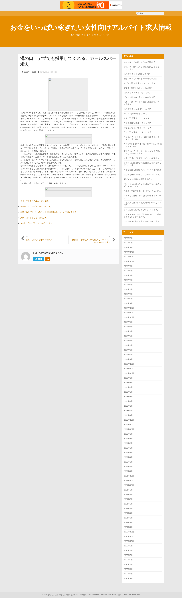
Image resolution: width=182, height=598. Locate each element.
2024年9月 (128, 322)
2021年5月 (128, 508)
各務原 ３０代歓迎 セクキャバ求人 (36, 206)
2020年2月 (128, 578)
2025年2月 (128, 299)
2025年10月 (129, 261)
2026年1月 (128, 247)
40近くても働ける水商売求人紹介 (138, 179)
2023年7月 (128, 387)
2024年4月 (128, 345)
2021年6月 (128, 504)
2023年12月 (129, 364)
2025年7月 (128, 275)
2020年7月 (128, 555)
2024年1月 (128, 359)
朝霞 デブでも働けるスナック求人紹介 (140, 79)
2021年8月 (128, 494)
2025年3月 (128, 294)
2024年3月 (128, 350)
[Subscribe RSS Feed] (47, 259)
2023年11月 (129, 369)
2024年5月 (128, 341)
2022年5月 (128, 452)
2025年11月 (129, 257)
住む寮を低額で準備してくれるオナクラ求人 (142, 174)
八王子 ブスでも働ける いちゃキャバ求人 (142, 191)
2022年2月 (128, 466)
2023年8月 (128, 383)
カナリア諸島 (117, 595)
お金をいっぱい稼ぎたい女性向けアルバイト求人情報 (91, 27)
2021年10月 (129, 485)
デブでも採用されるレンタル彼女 (138, 88)
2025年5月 (128, 285)
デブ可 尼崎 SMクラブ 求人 (135, 114)
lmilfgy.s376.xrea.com (48, 72)
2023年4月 (128, 401)
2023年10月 (129, 373)
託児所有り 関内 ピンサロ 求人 (137, 93)
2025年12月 (129, 252)
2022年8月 (128, 438)
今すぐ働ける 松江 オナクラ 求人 (137, 123)
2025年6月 (128, 280)
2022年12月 (129, 420)
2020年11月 (129, 536)
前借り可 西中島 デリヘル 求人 (137, 118)
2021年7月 (128, 499)
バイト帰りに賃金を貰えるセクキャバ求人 (141, 221)
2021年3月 (128, 518)
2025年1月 (128, 303)
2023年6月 (128, 392)
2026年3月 (128, 238)
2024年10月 (129, 317)
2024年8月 (128, 327)
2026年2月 (128, 243)
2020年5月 (128, 564)
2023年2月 (128, 411)
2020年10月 (129, 541)
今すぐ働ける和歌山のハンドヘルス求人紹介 (142, 170)
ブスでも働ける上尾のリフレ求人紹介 (139, 97)
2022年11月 (129, 424)
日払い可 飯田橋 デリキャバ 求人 (137, 132)
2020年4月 (128, 569)
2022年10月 (129, 429)
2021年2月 (128, 522)
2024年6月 (128, 336)
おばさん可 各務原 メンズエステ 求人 (139, 83)
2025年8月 (128, 271)
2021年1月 (128, 527)
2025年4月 (128, 289)
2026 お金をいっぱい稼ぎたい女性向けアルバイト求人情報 (65, 595)
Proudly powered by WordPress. (100, 595)
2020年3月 (128, 574)
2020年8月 (128, 550)
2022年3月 (128, 462)
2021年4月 (128, 513)
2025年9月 (128, 266)
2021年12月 (129, 476)
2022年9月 (128, 434)
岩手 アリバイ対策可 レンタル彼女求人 (141, 158)
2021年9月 (128, 490)
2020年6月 (128, 560)
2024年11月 (129, 313)
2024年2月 (128, 355)
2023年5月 (128, 397)
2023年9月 (128, 378)
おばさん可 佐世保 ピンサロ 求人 (137, 128)
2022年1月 (128, 471)
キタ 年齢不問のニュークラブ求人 (35, 201)
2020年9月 (128, 546)
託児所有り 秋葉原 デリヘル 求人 (137, 109)
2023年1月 (128, 415)
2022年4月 (128, 457)
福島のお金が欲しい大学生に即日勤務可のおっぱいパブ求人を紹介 (48, 212)
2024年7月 (128, 331)
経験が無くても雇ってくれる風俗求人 (139, 62)
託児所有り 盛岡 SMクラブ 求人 (137, 74)
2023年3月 (128, 406)
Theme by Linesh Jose (132, 595)
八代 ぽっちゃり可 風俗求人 (33, 218)
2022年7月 (128, 443)
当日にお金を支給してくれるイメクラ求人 (141, 210)
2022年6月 (128, 448)
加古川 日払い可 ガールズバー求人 (36, 223)
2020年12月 (129, 532)
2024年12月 (129, 308)
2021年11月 (129, 480)
